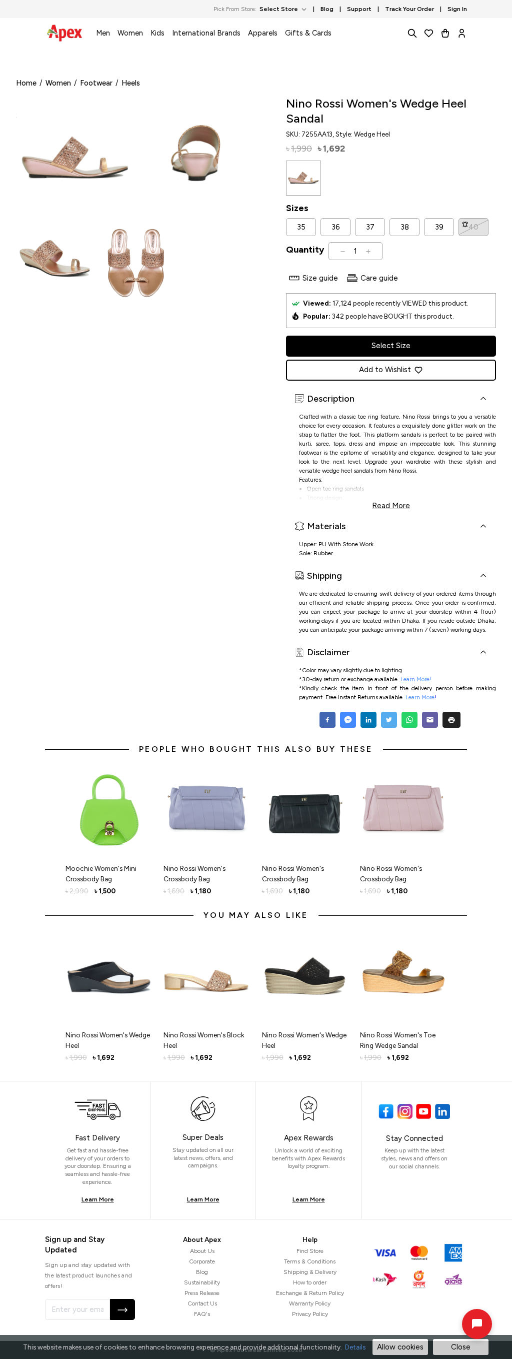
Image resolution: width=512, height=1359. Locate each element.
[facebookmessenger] (348, 719)
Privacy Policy (310, 1313)
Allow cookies (400, 1346)
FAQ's (202, 1313)
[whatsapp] (409, 719)
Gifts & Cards (308, 33)
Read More (391, 504)
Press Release (202, 1292)
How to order (309, 1282)
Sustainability (202, 1282)
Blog (202, 1271)
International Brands (206, 33)
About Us (202, 1250)
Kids (157, 33)
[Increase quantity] (368, 251)
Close (460, 1346)
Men (103, 33)
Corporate (202, 1261)
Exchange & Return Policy (310, 1292)
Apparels (263, 33)
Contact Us (202, 1303)
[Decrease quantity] (343, 251)
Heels (131, 83)
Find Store (310, 1250)
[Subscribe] (122, 1309)
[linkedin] (368, 719)
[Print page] (451, 720)
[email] (430, 719)
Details (355, 1347)
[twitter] (388, 719)
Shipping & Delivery (310, 1271)
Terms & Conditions (310, 1261)
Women (130, 33)
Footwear (96, 83)
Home (26, 83)
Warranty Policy (309, 1303)
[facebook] (329, 719)
